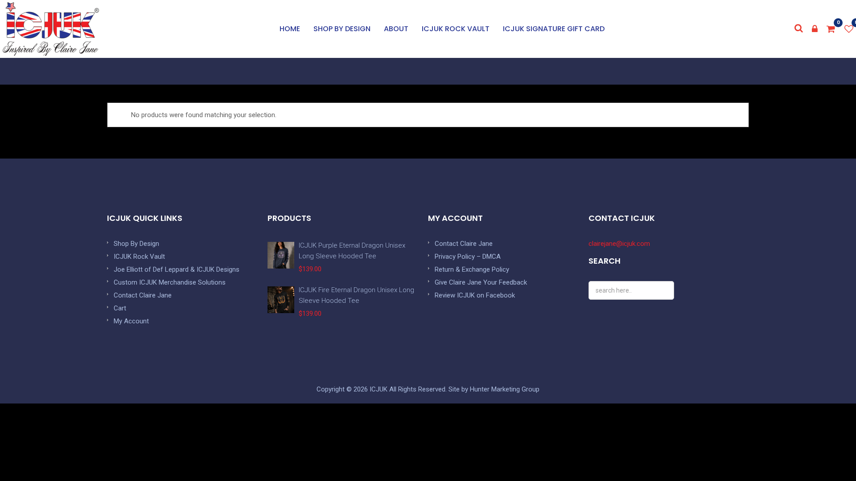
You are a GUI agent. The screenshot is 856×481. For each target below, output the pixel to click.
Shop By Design (136, 244)
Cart (120, 308)
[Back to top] (829, 454)
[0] (831, 28)
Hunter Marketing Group (504, 389)
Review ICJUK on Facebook (475, 295)
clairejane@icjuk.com (619, 244)
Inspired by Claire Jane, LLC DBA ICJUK (51, 29)
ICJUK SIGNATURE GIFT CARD (554, 29)
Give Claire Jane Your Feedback (481, 282)
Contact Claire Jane (143, 295)
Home (290, 29)
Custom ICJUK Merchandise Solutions (170, 282)
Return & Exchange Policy (472, 269)
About (396, 29)
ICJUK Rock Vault (456, 29)
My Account (131, 321)
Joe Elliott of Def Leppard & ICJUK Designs (176, 269)
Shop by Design (341, 29)
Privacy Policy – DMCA (468, 257)
